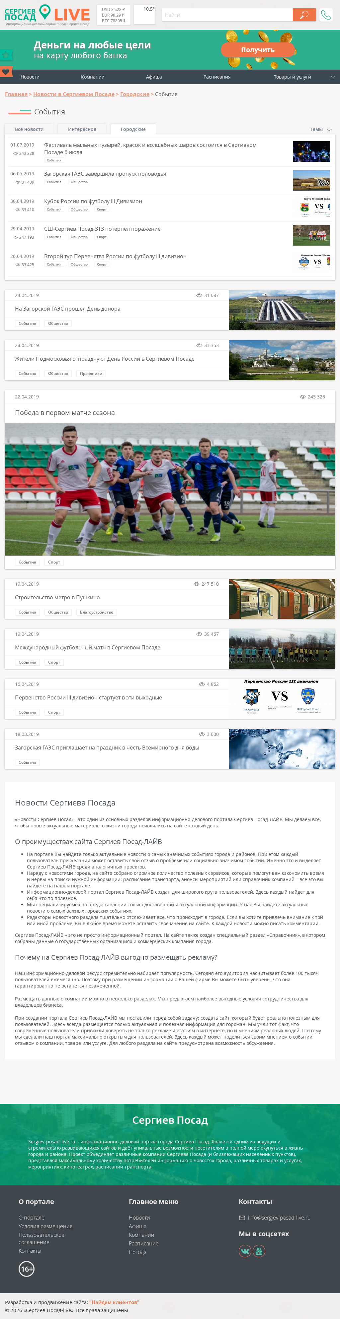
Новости (30, 77)
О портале (31, 1217)
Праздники (91, 373)
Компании (93, 77)
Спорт (102, 209)
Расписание (144, 1243)
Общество (79, 181)
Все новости (29, 129)
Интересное (82, 129)
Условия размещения (45, 1226)
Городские (133, 129)
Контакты (30, 1250)
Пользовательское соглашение (41, 1238)
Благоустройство (96, 612)
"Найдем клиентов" (114, 1302)
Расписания (217, 77)
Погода (137, 1252)
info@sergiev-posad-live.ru (279, 1217)
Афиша (154, 77)
